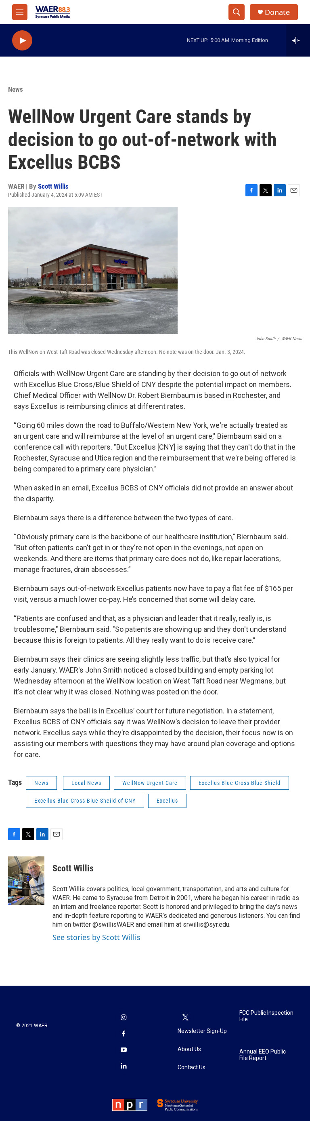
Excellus (167, 800)
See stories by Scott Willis (96, 937)
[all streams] (298, 40)
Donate (277, 12)
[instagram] (123, 1018)
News (15, 89)
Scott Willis (53, 186)
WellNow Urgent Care (150, 783)
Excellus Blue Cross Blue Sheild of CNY (85, 800)
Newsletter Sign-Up (202, 1031)
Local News (86, 783)
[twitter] (186, 1018)
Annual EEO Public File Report (262, 1055)
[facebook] (123, 1034)
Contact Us (191, 1067)
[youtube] (123, 1050)
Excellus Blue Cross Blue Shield (240, 783)
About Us (189, 1049)
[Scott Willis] (26, 880)
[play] (22, 40)
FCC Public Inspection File (266, 1016)
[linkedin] (123, 1066)
